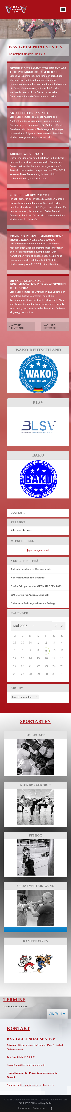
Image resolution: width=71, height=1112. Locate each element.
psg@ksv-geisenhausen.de (40, 1085)
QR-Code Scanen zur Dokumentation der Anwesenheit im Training (38, 284)
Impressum (24, 1108)
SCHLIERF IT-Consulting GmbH (35, 1103)
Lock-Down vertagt (27, 154)
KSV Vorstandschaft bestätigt (28, 577)
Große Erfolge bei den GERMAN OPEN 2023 (36, 586)
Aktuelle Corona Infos (29, 113)
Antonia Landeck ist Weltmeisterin (31, 569)
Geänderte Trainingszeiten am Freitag (33, 603)
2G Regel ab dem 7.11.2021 (29, 195)
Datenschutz (40, 1108)
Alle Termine (57, 1013)
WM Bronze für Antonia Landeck (30, 594)
